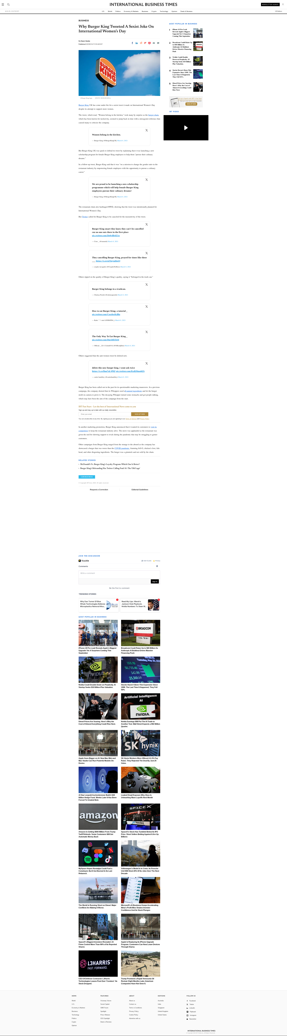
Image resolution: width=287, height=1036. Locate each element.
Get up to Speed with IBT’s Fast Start (190, 98)
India (159, 1004)
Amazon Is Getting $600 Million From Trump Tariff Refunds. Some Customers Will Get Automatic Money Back (97, 834)
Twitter (85, 216)
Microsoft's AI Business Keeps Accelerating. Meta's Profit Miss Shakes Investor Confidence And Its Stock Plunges (140, 907)
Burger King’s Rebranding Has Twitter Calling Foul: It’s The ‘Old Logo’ (110, 468)
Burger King (84, 105)
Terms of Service (131, 419)
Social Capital (104, 1004)
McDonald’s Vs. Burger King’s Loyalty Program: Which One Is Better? (110, 464)
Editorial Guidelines (140, 490)
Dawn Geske (85, 41)
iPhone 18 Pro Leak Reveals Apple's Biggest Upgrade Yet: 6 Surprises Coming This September (97, 650)
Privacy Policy (144, 419)
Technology (164, 11)
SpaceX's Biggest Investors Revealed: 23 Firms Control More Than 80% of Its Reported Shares (98, 944)
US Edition (278, 11)
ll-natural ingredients (133, 391)
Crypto (154, 11)
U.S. (103, 11)
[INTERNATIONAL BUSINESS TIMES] (143, 5)
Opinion (174, 11)
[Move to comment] (158, 43)
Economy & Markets (131, 11)
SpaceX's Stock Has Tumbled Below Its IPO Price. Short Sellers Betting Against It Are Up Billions (140, 834)
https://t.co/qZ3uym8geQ (108, 261)
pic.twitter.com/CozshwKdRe (106, 314)
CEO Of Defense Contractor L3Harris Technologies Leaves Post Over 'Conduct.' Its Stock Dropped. (98, 981)
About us (132, 1001)
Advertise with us (134, 1018)
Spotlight (103, 1011)
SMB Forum (104, 1008)
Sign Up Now (191, 104)
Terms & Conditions (135, 1008)
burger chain (153, 115)
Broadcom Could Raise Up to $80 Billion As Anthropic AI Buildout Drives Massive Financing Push (139, 650)
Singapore (161, 1008)
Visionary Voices (105, 1001)
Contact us (132, 1004)
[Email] (154, 43)
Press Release (105, 1015)
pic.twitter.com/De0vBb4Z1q (106, 235)
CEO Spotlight (105, 1018)
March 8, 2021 (122, 140)
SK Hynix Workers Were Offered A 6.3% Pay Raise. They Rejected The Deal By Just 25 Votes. (139, 760)
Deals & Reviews (186, 11)
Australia (161, 1001)
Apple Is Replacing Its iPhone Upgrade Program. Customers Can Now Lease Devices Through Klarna (140, 944)
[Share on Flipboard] (145, 43)
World (110, 11)
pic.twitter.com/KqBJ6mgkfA (130, 371)
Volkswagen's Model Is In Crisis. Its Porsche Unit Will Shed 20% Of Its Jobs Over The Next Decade (140, 871)
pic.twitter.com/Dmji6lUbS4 (105, 339)
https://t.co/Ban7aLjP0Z (103, 371)
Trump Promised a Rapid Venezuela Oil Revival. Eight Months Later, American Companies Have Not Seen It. (137, 981)
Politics (118, 11)
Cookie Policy (133, 1015)
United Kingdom (163, 1011)
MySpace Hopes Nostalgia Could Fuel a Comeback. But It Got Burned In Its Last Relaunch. (95, 871)
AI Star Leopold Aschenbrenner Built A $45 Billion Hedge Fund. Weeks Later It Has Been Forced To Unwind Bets (98, 797)
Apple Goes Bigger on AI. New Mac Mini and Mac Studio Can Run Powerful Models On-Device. (97, 760)
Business (145, 11)
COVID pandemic (122, 448)
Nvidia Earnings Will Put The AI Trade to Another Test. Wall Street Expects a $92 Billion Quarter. (140, 724)
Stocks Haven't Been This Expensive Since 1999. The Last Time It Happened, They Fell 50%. (139, 687)
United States (162, 1015)
